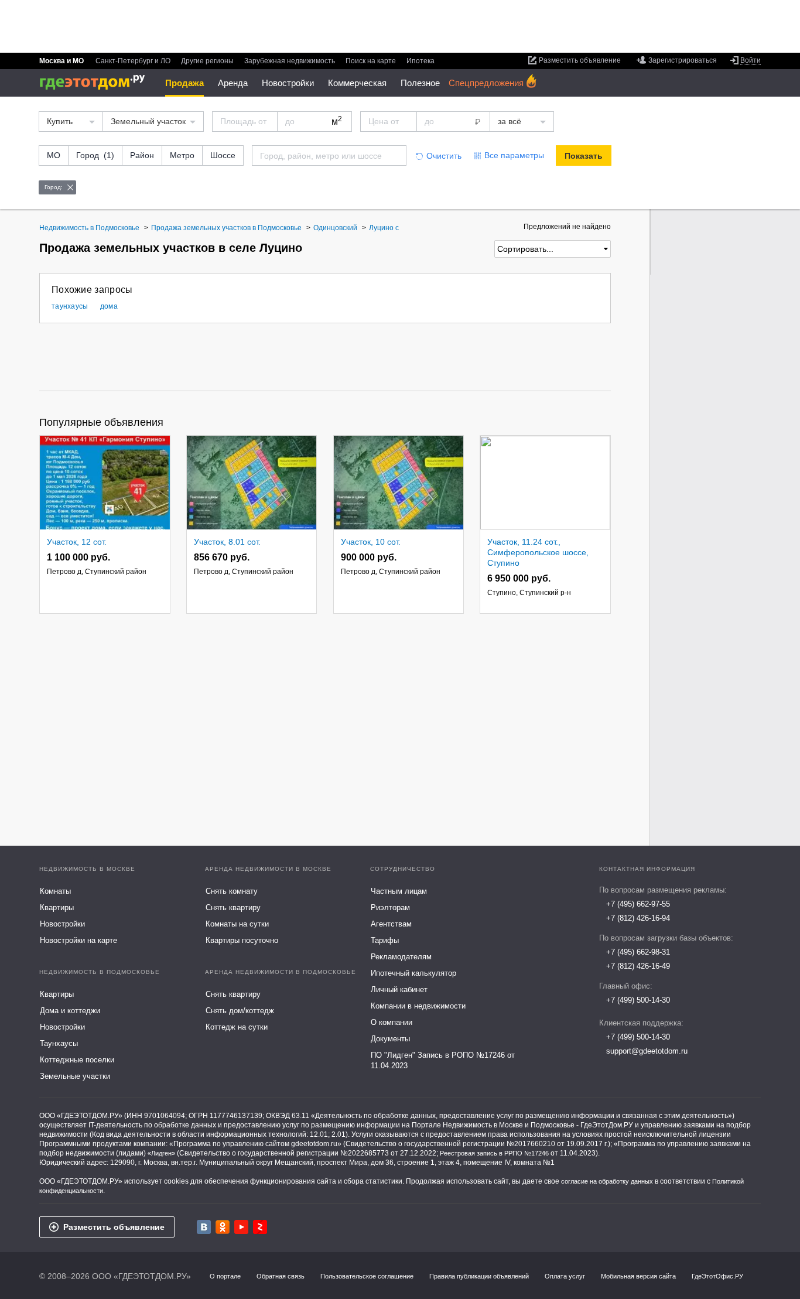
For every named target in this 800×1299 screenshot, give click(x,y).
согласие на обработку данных (607, 1181)
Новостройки (288, 83)
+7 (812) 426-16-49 (638, 966)
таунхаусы (70, 306)
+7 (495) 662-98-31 (638, 952)
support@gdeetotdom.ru (647, 1051)
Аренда (233, 83)
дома (109, 306)
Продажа (184, 83)
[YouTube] (241, 1227)
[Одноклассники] (223, 1227)
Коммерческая (357, 83)
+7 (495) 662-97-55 (638, 904)
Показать (584, 155)
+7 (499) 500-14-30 (638, 1000)
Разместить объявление (114, 1227)
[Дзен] (260, 1227)
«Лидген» (161, 1153)
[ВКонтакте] (204, 1227)
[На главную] (96, 82)
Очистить (443, 155)
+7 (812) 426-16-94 (638, 918)
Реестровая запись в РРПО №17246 (494, 1153)
